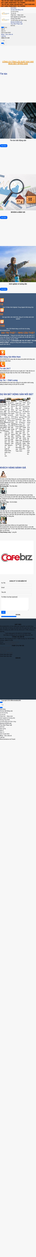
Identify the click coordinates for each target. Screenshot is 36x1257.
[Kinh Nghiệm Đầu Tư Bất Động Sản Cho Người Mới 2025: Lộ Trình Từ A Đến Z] (13, 401)
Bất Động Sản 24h (5, 647)
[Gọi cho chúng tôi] (12, 616)
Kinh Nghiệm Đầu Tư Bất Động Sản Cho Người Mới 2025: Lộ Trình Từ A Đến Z (13, 411)
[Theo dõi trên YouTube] (15, 616)
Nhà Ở (3, 29)
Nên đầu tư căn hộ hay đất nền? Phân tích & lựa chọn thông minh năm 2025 (9, 414)
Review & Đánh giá (16, 22)
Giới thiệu (13, 8)
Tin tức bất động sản (17, 9)
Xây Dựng (4, 27)
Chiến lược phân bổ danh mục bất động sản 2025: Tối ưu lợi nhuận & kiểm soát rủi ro (6, 415)
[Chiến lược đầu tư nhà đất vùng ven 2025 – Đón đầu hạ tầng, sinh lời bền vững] (21, 400)
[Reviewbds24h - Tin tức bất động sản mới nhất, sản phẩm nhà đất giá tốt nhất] (6, 16)
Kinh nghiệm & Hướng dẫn (18, 17)
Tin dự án (13, 13)
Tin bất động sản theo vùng (19, 20)
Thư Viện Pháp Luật (17, 24)
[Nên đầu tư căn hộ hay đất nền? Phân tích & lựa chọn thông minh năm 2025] (9, 399)
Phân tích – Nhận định (17, 15)
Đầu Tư (3, 31)
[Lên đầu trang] (1, 702)
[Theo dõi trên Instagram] (5, 616)
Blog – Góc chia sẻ (7, 34)
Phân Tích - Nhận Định (6, 652)
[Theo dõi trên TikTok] (7, 616)
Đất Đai (13, 25)
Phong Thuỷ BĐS (15, 18)
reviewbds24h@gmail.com (11, 642)
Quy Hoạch (3, 651)
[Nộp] (2, 43)
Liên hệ (3, 36)
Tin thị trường (14, 11)
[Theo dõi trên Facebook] (2, 616)
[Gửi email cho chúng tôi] (10, 616)
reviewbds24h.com (11, 644)
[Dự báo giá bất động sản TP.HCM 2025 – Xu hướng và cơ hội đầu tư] (3, 402)
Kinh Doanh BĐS (6, 32)
